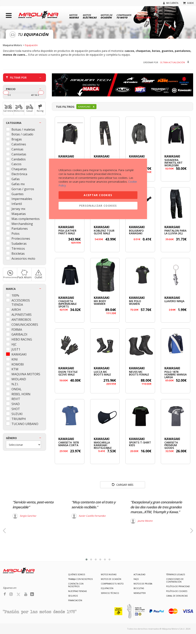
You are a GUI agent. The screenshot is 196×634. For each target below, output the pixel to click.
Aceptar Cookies (98, 195)
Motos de (106, 16)
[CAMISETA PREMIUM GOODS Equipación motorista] (175, 416)
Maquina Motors (12, 45)
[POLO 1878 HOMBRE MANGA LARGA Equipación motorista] (175, 345)
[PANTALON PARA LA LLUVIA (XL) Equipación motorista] (175, 204)
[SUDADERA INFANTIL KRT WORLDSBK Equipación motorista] (175, 133)
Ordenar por (150, 62)
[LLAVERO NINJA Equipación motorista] (175, 275)
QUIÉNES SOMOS (76, 574)
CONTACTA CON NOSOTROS (75, 585)
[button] (86, 559)
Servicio (159, 16)
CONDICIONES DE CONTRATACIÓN (175, 580)
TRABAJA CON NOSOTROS (80, 579)
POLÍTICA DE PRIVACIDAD (178, 586)
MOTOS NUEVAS (108, 574)
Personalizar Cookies (98, 205)
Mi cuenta (172, 3)
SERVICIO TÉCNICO (110, 593)
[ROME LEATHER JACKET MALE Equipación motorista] (69, 133)
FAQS (136, 579)
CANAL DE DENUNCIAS (177, 595)
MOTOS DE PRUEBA (143, 583)
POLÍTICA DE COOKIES (176, 591)
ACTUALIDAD (139, 574)
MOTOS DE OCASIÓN (111, 579)
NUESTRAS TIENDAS (77, 591)
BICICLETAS (139, 588)
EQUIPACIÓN (107, 588)
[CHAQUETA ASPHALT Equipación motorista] (140, 133)
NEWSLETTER (140, 593)
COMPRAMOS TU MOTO (112, 583)
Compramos (123, 16)
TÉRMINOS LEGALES (175, 574)
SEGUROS (73, 595)
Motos (74, 16)
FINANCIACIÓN (75, 600)
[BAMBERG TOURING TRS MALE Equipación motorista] (105, 133)
